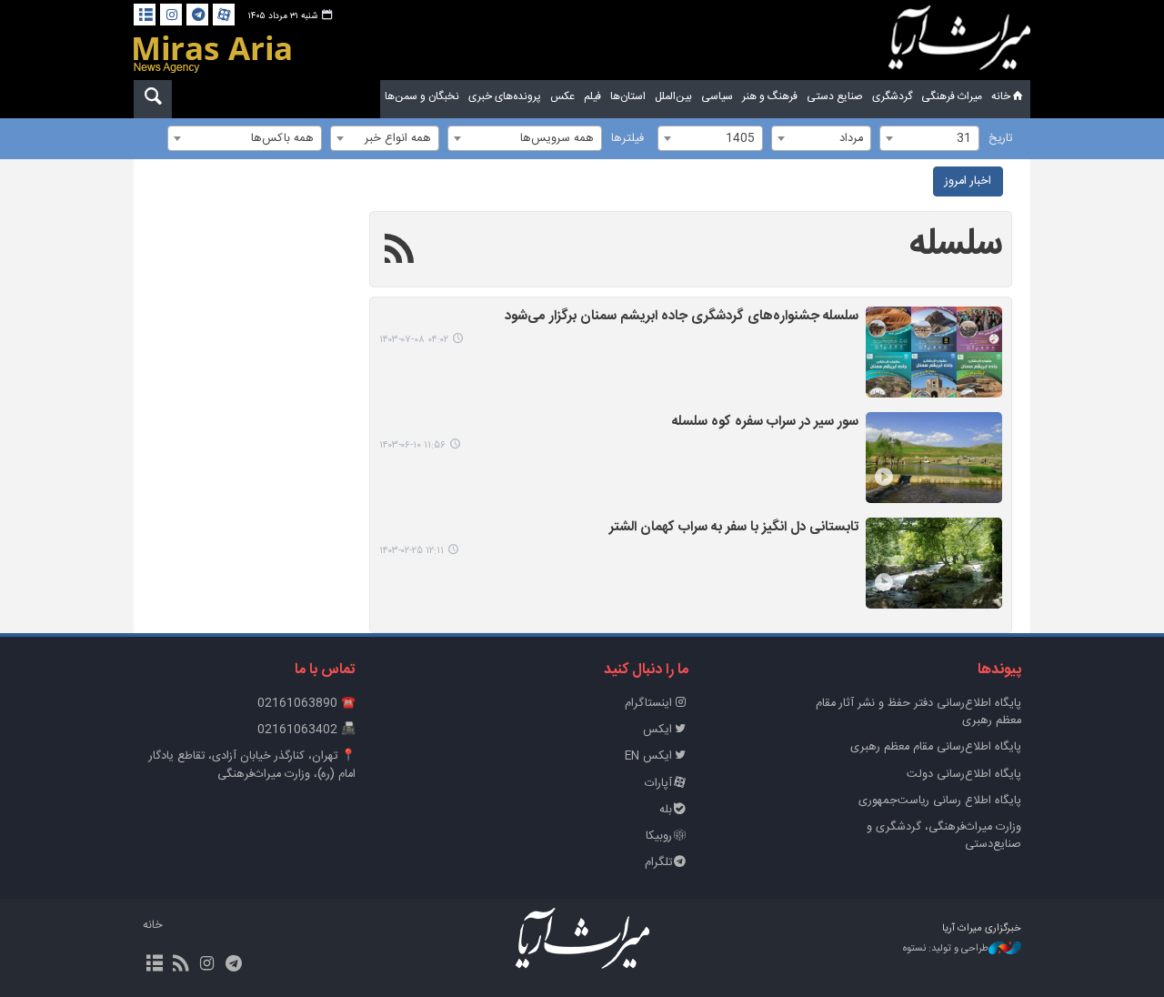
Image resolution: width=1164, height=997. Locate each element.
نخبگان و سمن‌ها (422, 96)
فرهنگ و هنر (770, 96)
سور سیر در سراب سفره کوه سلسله (765, 422)
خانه (1000, 96)
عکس (562, 96)
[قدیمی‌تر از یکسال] (934, 352)
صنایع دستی (835, 96)
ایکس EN (648, 756)
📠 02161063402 (306, 730)
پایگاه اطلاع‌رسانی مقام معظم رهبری (935, 747)
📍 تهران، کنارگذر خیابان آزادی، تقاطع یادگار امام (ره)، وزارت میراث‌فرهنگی (252, 765)
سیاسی (717, 96)
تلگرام (658, 862)
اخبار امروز (968, 181)
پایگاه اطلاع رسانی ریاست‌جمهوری (939, 801)
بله (665, 810)
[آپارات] (224, 14)
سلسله (955, 245)
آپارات (658, 783)
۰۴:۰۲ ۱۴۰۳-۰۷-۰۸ (413, 339)
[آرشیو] (145, 14)
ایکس (657, 730)
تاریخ (1000, 138)
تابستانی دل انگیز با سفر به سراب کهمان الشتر (733, 528)
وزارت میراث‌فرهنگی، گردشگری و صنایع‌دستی (944, 836)
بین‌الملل (673, 96)
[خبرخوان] (180, 965)
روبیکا (659, 836)
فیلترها (627, 138)
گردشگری (892, 96)
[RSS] (399, 252)
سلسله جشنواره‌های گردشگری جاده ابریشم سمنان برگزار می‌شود (681, 317)
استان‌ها (628, 96)
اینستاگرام (648, 703)
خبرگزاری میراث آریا (959, 42)
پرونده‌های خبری (504, 96)
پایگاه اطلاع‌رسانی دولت (964, 774)
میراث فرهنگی (951, 96)
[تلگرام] (197, 14)
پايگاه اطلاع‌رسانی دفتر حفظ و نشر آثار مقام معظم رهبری (918, 712)
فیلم (592, 96)
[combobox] (929, 138)
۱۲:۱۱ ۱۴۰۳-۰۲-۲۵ (411, 550)
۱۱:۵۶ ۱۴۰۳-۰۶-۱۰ (412, 445)
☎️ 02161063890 (306, 703)
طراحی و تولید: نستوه (945, 949)
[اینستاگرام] (171, 14)
